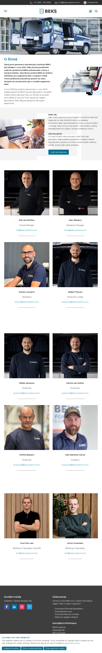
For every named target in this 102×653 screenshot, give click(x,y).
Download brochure (63, 611)
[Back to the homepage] (48, 11)
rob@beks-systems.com (26, 230)
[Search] (96, 11)
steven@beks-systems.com (27, 302)
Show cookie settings (32, 648)
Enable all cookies (11, 648)
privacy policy (74, 643)
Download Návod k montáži (67, 614)
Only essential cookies (55, 648)
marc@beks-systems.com (75, 230)
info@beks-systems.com (27, 553)
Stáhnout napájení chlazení (66, 617)
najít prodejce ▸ (59, 152)
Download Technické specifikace (69, 609)
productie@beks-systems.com (75, 302)
